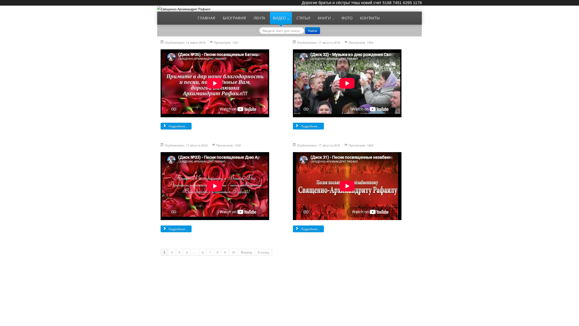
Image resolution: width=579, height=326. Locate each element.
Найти (312, 30)
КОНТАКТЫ (370, 18)
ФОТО (347, 18)
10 (233, 252)
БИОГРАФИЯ (234, 18)
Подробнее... (178, 126)
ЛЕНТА (259, 18)
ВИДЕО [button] (280, 18)
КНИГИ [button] (325, 18)
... (194, 252)
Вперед (246, 252)
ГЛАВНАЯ (206, 18)
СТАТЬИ (303, 18)
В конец (263, 252)
